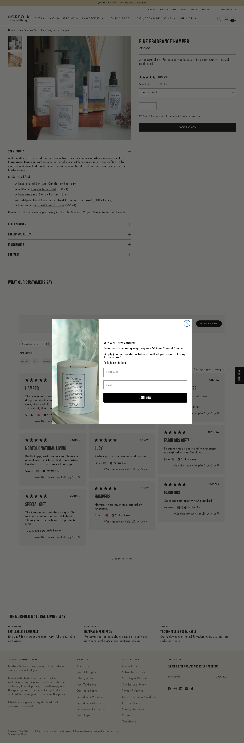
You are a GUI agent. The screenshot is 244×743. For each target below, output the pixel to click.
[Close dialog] (187, 323)
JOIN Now (145, 398)
